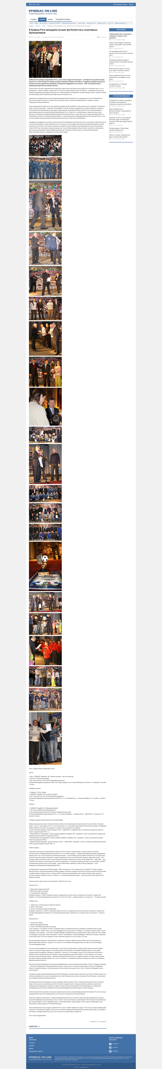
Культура (91, 23)
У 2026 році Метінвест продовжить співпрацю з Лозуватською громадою (120, 36)
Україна (101, 23)
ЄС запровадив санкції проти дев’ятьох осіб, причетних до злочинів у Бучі (121, 53)
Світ (110, 23)
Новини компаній (120, 23)
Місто (43, 23)
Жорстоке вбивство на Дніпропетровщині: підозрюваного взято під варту (120, 111)
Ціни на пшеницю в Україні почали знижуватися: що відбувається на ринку (119, 77)
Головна (33, 19)
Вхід (131, 4)
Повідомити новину (121, 4)
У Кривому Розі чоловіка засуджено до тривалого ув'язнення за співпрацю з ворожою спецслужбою (120, 102)
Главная (31, 26)
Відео (36, 23)
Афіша (50, 19)
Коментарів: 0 (102, 37)
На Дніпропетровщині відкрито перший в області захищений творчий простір (120, 62)
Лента (31, 23)
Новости (37, 26)
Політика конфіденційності (81, 1067)
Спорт (81, 23)
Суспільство (54, 23)
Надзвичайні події (69, 23)
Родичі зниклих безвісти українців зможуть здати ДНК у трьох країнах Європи (120, 44)
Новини (42, 19)
